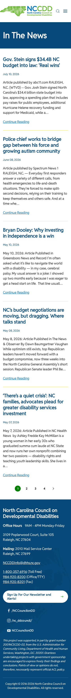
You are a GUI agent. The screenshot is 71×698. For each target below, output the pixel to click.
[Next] (53, 489)
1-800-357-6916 (15, 572)
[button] (57, 11)
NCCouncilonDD (23, 630)
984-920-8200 (14, 577)
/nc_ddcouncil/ (22, 620)
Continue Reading (16, 122)
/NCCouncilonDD (23, 610)
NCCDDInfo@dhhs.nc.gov (21, 563)
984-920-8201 (14, 582)
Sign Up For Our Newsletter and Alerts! (29, 596)
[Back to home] (26, 11)
